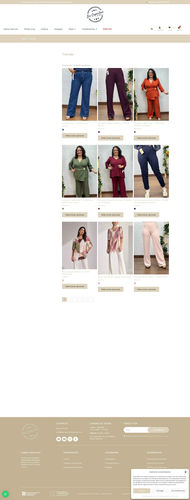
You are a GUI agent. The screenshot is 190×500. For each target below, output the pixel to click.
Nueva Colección (11, 29)
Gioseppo (58, 29)
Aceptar (141, 491)
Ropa (71, 29)
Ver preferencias (178, 491)
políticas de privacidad (160, 436)
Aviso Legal (174, 496)
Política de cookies (148, 496)
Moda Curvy (29, 29)
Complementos (88, 29)
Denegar (160, 491)
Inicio (24, 38)
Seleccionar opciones (74, 136)
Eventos (44, 29)
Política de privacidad (162, 496)
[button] (186, 472)
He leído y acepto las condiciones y (146, 436)
